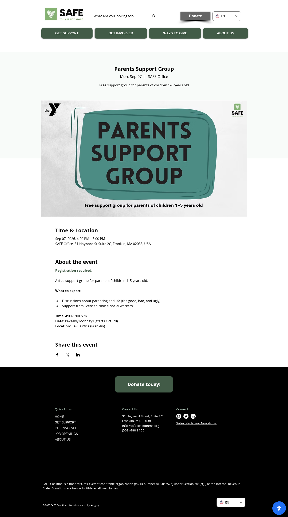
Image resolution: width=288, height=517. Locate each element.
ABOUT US (63, 439)
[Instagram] (178, 416)
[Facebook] (185, 416)
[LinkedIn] (193, 416)
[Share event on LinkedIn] (78, 354)
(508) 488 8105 (133, 430)
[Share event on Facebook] (57, 354)
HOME (59, 417)
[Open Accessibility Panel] (279, 508)
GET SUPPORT (65, 422)
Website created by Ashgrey (84, 505)
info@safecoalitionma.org (140, 425)
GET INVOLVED (66, 428)
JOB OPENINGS (66, 434)
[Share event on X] (68, 354)
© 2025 (47, 505)
